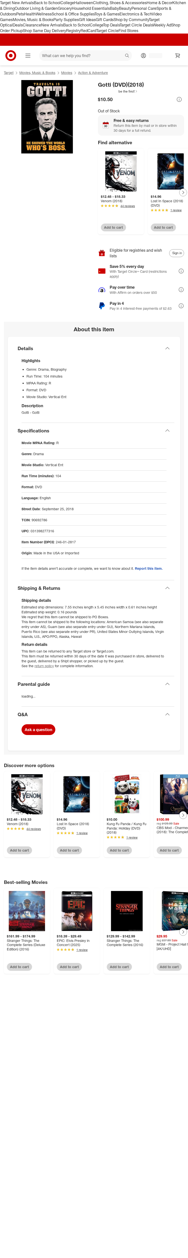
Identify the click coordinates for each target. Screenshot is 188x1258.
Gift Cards (105, 19)
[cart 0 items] (177, 55)
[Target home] (11, 55)
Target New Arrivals (17, 2)
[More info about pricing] (179, 99)
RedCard (88, 30)
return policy (44, 666)
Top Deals (111, 25)
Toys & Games (106, 14)
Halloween (83, 2)
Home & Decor (159, 2)
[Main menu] (28, 55)
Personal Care (143, 8)
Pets (20, 14)
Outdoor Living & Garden (36, 8)
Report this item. (149, 568)
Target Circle (107, 30)
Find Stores (128, 30)
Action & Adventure (93, 73)
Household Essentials (91, 8)
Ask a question (38, 729)
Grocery (65, 8)
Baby (114, 8)
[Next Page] (183, 192)
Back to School (47, 2)
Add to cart (113, 227)
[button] (118, 91)
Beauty (125, 8)
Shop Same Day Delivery (44, 30)
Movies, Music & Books (33, 19)
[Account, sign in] (153, 55)
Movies (66, 73)
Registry (73, 30)
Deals (18, 25)
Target (8, 73)
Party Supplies (66, 19)
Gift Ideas (87, 19)
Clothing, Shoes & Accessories (120, 2)
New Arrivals (52, 25)
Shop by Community (131, 19)
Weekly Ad (162, 25)
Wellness (44, 14)
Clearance (32, 25)
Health (30, 14)
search (127, 56)
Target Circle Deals (136, 25)
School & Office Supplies (73, 14)
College (67, 2)
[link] (118, 91)
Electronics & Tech (135, 14)
